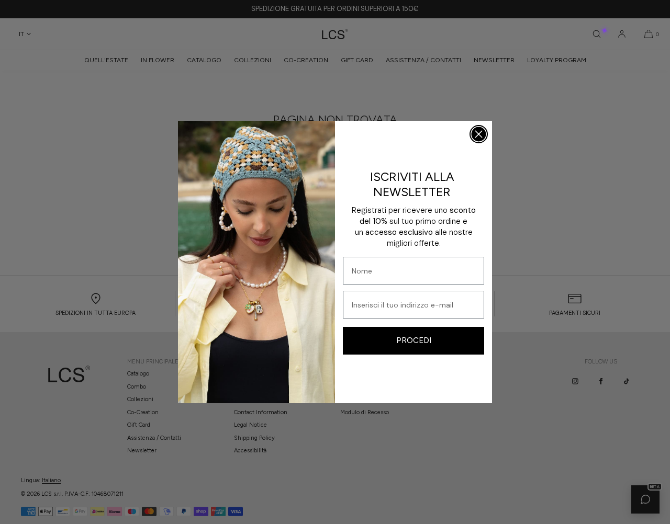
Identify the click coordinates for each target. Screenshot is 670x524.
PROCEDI (413, 340)
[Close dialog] (479, 134)
